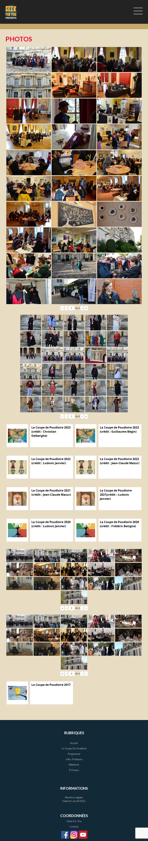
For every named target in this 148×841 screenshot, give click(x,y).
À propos (74, 770)
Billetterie (74, 764)
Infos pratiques (74, 759)
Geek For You (74, 821)
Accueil (74, 742)
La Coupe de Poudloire (74, 748)
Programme (74, 753)
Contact (74, 826)
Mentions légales (74, 797)
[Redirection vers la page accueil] (11, 11)
